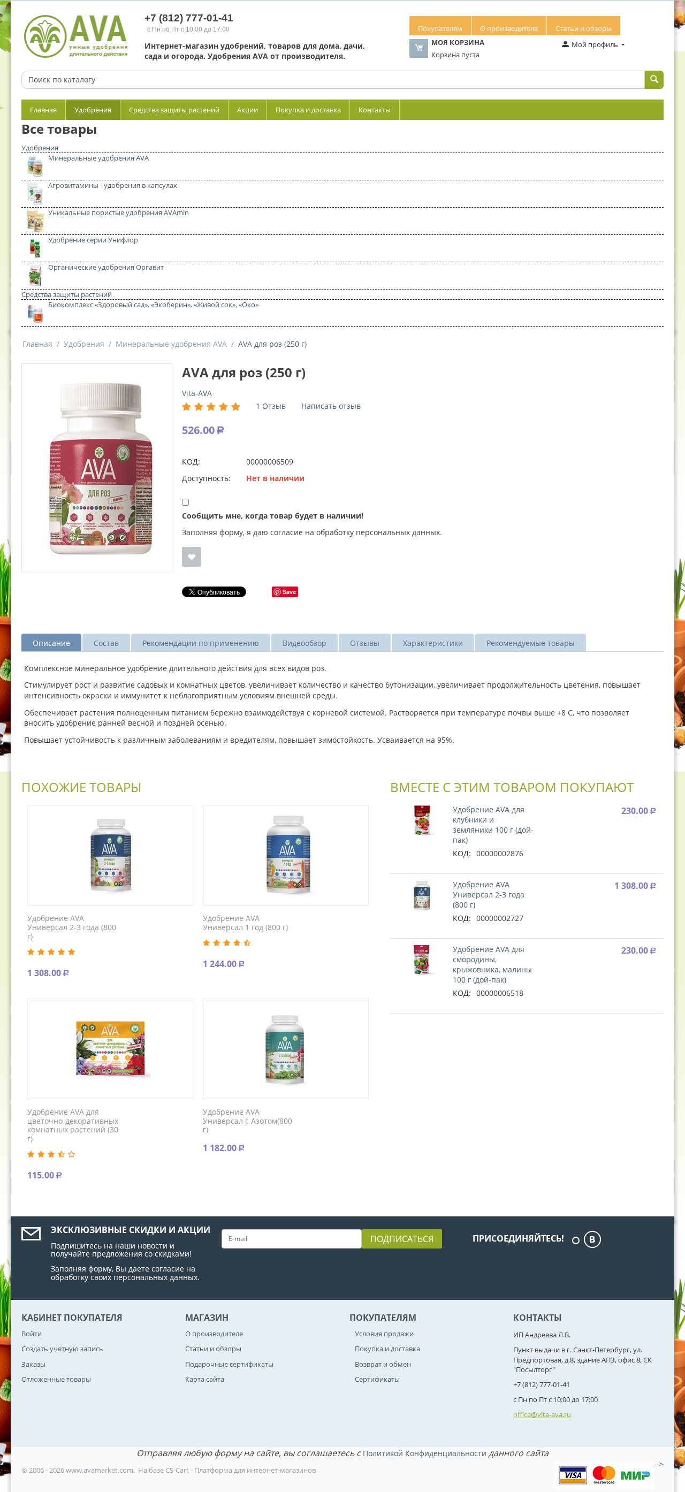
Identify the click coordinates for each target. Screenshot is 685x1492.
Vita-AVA (197, 393)
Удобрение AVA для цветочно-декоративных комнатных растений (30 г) (72, 1126)
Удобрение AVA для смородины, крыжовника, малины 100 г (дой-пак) (492, 964)
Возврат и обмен (383, 1364)
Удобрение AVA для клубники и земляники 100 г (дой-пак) (493, 824)
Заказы (33, 1364)
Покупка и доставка (308, 110)
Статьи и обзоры (583, 28)
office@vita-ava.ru (542, 1414)
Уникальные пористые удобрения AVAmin (118, 212)
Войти (31, 1333)
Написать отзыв (331, 406)
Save (289, 592)
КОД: (191, 461)
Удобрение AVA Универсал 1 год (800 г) (245, 923)
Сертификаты (377, 1379)
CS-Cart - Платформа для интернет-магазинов (240, 1470)
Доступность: (206, 478)
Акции (247, 110)
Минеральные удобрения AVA (98, 158)
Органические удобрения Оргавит (106, 267)
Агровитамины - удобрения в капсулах (112, 185)
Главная (43, 110)
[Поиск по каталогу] (654, 80)
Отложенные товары (56, 1379)
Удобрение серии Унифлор (93, 240)
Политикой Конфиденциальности (424, 1453)
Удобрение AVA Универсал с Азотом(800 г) (247, 1121)
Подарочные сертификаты (229, 1364)
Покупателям (440, 28)
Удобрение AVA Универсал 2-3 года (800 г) (71, 927)
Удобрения (92, 110)
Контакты (375, 110)
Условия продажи (384, 1333)
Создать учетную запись (62, 1348)
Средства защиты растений (174, 110)
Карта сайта (204, 1379)
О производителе (509, 28)
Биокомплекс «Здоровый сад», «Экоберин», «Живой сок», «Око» (153, 304)
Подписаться (401, 1239)
